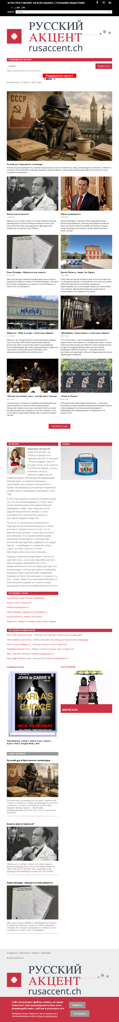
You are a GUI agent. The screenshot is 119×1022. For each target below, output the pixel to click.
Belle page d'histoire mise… (20, 658)
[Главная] (59, 36)
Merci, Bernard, (14, 653)
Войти (11, 12)
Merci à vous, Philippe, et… (19, 644)
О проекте (12, 953)
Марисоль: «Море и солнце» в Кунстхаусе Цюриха (31, 621)
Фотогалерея (68, 667)
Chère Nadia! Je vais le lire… (20, 639)
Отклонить (80, 1013)
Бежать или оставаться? (19, 602)
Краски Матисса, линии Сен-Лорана (24, 616)
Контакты (24, 953)
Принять (77, 1005)
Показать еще (59, 426)
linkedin (110, 2)
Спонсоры (46, 953)
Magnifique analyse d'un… (19, 649)
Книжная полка (15, 667)
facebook (97, 2)
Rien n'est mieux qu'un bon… (20, 635)
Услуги (35, 953)
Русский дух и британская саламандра (25, 598)
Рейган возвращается (18, 607)
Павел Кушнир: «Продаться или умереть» (27, 612)
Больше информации (47, 1016)
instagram (103, 2)
